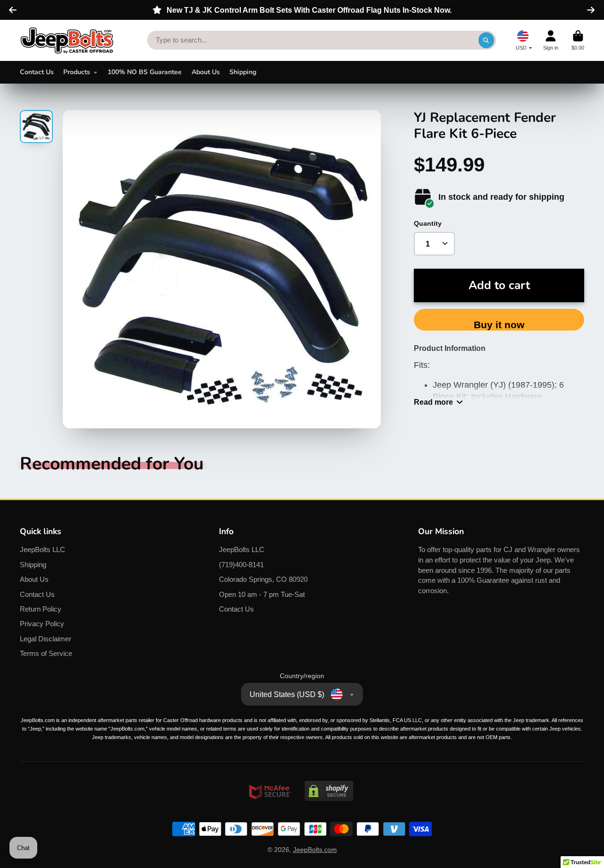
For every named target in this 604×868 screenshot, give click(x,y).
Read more (433, 402)
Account (550, 40)
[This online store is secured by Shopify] (329, 810)
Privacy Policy (42, 624)
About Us (206, 72)
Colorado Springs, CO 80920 (263, 579)
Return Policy (40, 609)
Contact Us (37, 72)
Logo (67, 40)
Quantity (428, 223)
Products (76, 72)
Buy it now (499, 324)
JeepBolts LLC (42, 549)
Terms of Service (46, 653)
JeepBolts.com (315, 849)
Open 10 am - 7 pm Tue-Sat (262, 594)
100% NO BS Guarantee (145, 72)
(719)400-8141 (241, 565)
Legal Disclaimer (45, 639)
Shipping (242, 72)
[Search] (486, 40)
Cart (577, 40)
